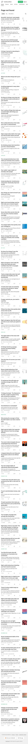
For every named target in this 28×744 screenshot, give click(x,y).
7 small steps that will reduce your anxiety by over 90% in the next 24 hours (10, 481)
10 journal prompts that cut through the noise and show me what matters (11, 682)
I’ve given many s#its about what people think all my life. (10, 292)
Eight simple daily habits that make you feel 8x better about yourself (10, 134)
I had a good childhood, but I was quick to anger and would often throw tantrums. (10, 640)
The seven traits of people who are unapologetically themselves (10, 442)
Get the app (20, 738)
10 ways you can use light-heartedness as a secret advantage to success (10, 622)
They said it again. (5, 302)
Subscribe (20, 1)
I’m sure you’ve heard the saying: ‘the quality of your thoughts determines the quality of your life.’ (10, 32)
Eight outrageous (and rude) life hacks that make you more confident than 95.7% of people (10, 264)
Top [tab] (6, 13)
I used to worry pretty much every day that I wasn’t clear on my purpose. (10, 458)
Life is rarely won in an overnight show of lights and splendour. (10, 279)
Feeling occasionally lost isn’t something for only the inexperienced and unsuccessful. (11, 686)
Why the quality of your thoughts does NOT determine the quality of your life (10, 29)
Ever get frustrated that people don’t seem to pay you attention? (10, 373)
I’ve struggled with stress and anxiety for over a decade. (10, 674)
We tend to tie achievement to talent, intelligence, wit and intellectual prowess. (10, 435)
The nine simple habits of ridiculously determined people (9, 466)
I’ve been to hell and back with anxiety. (9, 484)
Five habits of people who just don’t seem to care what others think (10, 659)
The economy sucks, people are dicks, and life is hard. (10, 103)
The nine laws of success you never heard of (11, 360)
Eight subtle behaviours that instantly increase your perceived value (10, 62)
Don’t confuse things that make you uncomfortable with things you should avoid (11, 112)
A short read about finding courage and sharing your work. (10, 90)
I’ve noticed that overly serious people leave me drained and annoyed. (11, 626)
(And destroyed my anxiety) (7, 186)
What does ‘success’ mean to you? (8, 362)
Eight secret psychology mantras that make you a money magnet (10, 203)
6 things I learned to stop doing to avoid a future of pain (10, 52)
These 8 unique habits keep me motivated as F (9, 588)
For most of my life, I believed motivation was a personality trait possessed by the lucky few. (10, 591)
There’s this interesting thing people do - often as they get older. (10, 115)
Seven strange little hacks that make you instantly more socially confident (10, 237)
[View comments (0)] (9, 24)
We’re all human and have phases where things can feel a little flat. (10, 255)
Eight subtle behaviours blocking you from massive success (10, 566)
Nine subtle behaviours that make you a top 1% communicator (10, 123)
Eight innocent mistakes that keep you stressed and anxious (10, 670)
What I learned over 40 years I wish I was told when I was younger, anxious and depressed (10, 352)
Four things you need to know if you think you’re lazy (10, 193)
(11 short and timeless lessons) (8, 722)
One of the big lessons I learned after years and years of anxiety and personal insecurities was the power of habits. (10, 174)
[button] (2, 4)
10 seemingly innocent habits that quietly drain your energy (10, 694)
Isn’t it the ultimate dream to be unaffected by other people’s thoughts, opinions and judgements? (10, 662)
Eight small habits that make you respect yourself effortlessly (10, 599)
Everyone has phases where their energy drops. (10, 580)
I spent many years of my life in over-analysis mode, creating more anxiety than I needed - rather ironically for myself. (11, 386)
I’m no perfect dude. (5, 54)
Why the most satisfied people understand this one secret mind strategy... (10, 41)
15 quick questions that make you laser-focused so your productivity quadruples (10, 503)
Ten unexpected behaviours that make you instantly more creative (10, 159)
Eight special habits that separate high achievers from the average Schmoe (10, 431)
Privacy (13, 734)
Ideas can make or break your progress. (10, 205)
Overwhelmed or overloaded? (9, 405)
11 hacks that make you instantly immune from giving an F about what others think (10, 288)
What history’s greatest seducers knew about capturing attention (10, 719)
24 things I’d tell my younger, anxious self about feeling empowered (9, 348)
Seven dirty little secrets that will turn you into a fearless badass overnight (10, 213)
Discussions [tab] (11, 13)
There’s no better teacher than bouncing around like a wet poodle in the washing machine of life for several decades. (10, 558)
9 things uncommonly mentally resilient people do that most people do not (9, 709)
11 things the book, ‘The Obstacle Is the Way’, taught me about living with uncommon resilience (10, 394)
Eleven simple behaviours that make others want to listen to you (10, 370)
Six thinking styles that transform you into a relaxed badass (10, 145)
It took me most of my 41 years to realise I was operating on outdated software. (10, 542)
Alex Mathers (9, 22)
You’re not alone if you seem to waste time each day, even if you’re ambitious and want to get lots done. (11, 325)
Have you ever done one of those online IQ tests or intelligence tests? (10, 228)
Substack (8, 741)
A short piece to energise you (7, 80)
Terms (17, 734)
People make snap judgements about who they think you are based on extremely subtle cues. (10, 66)
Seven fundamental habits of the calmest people (10, 637)
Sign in (25, 1)
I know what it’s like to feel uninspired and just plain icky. (10, 138)
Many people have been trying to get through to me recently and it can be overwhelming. (9, 408)
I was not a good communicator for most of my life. (11, 126)
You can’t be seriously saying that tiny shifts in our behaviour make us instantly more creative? (11, 163)
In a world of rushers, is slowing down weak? (9, 651)
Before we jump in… (5, 712)
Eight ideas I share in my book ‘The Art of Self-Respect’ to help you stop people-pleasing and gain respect (10, 527)
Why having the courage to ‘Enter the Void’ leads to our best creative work (10, 419)
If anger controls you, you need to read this (10, 300)
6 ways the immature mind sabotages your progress (8, 610)
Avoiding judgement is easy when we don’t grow (10, 87)
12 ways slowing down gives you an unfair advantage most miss (10, 648)
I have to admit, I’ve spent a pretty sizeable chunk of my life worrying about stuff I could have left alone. (10, 339)
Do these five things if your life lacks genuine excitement (9, 252)
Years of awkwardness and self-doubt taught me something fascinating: (9, 602)
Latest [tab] (3, 13)
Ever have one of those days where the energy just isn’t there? (9, 697)
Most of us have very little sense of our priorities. (9, 507)
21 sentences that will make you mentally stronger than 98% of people (10, 382)
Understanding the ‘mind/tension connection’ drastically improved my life (10, 183)
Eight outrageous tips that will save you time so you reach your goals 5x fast (11, 322)
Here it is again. (4, 423)
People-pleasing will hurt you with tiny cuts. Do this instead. (10, 539)
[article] (14, 21)
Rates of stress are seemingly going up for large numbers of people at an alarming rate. (10, 313)
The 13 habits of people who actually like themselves (8, 515)
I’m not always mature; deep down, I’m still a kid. (10, 614)
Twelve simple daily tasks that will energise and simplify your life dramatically (10, 275)
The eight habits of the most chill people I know (10, 336)
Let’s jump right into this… (7, 267)
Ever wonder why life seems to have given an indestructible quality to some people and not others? (10, 217)
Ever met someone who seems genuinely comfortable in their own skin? (10, 518)
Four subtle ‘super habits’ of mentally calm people (8, 170)
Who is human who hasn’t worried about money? (10, 495)
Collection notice (22, 734)
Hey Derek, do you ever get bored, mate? (10, 44)
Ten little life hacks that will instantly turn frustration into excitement (9, 554)
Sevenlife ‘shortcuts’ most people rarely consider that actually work (10, 18)
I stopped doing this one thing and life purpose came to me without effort (10, 454)
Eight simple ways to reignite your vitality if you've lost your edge (10, 577)
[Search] (25, 13)
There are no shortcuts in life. (7, 20)
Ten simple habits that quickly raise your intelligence (11, 225)
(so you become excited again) (8, 196)
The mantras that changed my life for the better (10, 149)
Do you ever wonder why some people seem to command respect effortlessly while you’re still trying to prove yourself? (10, 531)
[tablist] (7, 13)
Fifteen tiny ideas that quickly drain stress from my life (11, 309)
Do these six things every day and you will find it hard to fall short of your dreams (10, 99)
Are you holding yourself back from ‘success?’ (9, 569)
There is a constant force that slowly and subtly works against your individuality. (10, 446)
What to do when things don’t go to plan (10, 77)
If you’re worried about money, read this (10, 491)
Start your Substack (10, 738)
